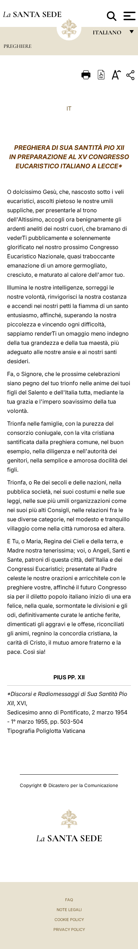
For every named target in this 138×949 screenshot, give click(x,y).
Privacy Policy (69, 929)
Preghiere (17, 46)
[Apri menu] (129, 16)
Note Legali (69, 909)
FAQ (69, 899)
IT (69, 108)
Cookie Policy (69, 919)
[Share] (131, 76)
